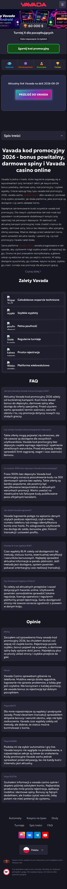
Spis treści (35, 825)
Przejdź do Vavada (33, 94)
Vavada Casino (26, 245)
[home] (33, 5)
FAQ (50, 825)
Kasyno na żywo (36, 818)
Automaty (15, 818)
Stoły (55, 818)
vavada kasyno (31, 195)
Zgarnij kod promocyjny (33, 48)
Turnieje (19, 825)
